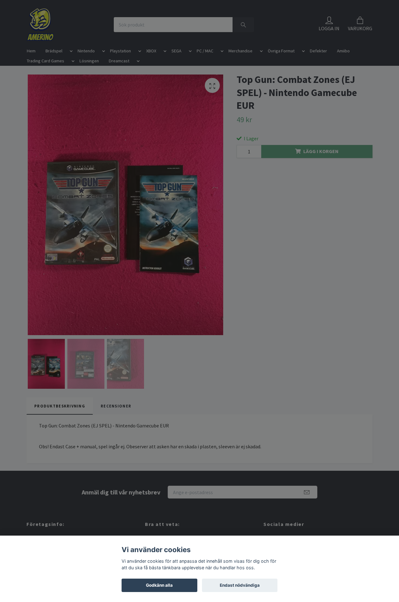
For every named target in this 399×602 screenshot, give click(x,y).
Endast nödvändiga (240, 585)
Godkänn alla (159, 585)
